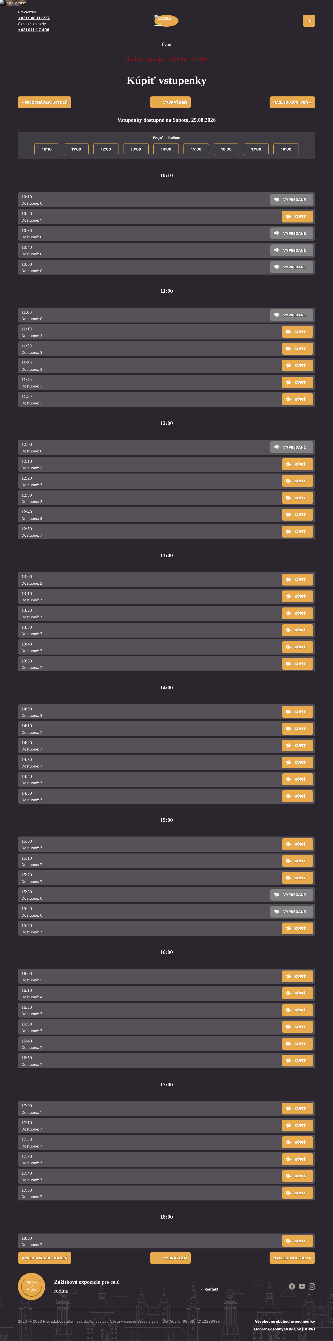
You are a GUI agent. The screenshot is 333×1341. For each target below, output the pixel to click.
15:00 (196, 149)
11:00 (76, 149)
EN (308, 21)
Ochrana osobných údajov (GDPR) (284, 1329)
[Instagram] (302, 1286)
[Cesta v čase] (166, 21)
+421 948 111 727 (34, 18)
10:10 (47, 149)
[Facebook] (292, 1286)
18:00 (286, 149)
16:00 (226, 149)
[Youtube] (312, 1286)
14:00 (166, 149)
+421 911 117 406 (33, 29)
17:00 (256, 149)
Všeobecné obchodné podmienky (285, 1321)
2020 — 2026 (30, 1321)
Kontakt (211, 1289)
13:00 (136, 149)
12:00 (106, 149)
